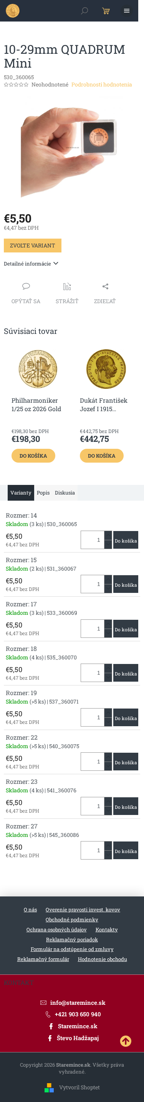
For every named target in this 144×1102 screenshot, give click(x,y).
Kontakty (107, 929)
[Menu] (126, 10)
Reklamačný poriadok (72, 939)
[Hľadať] (84, 10)
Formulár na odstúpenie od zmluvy (72, 949)
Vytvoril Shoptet (79, 1086)
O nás (30, 909)
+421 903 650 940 (78, 1014)
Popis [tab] (43, 492)
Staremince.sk (78, 1026)
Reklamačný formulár (43, 959)
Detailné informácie (27, 263)
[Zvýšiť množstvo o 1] (108, 535)
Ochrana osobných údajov (56, 929)
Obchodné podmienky (72, 919)
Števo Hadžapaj (78, 1038)
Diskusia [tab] (65, 492)
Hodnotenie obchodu (102, 959)
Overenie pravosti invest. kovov (83, 909)
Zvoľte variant (32, 245)
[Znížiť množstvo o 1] (108, 544)
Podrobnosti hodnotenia (101, 84)
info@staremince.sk (78, 1002)
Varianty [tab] (20, 492)
